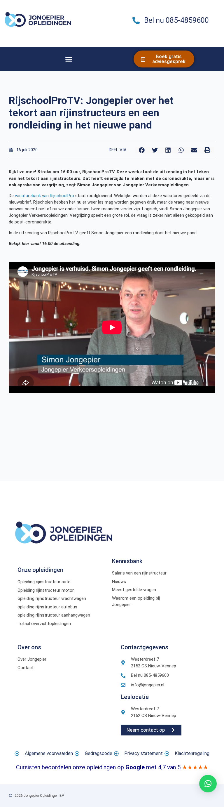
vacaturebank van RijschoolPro (44, 195)
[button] (68, 59)
